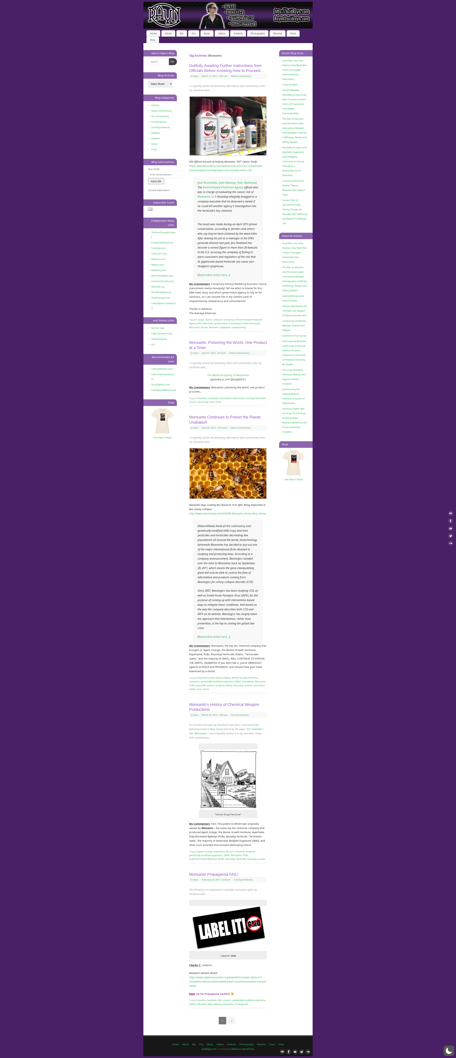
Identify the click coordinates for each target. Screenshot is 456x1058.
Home (153, 33)
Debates (155, 132)
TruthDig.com (158, 248)
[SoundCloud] (450, 544)
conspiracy (229, 319)
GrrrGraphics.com (160, 384)
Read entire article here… (213, 637)
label (210, 1004)
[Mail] (450, 514)
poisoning (203, 401)
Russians (213, 327)
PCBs (192, 685)
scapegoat (224, 327)
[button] (449, 1051)
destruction (239, 398)
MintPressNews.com (162, 275)
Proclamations (159, 121)
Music (207, 33)
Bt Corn (230, 851)
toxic (211, 401)
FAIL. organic (224, 1000)
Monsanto (194, 327)
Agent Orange (205, 851)
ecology (250, 398)
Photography (258, 33)
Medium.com (158, 259)
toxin (218, 401)
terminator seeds (256, 859)
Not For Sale (157, 328)
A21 (153, 344)
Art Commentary (240, 714)
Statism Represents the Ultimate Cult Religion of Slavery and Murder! (294, 310)
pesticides (201, 685)
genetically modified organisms (217, 681)
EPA (200, 323)
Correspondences (243, 879)
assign (201, 319)
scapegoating (238, 327)
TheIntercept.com (160, 297)
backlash (211, 1000)
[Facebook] (450, 521)
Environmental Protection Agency (223, 187)
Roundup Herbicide (236, 859)
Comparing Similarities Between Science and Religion (294, 325)
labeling (218, 1004)
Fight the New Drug (161, 333)
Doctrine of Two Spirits (294, 335)
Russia (204, 327)
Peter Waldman (246, 183)
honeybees (248, 681)
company (212, 398)
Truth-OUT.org (159, 253)
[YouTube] (450, 529)
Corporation (225, 398)
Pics (194, 33)
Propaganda (241, 1004)
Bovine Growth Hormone (245, 677)
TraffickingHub (159, 339)
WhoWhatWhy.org (161, 292)
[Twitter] (450, 536)
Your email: (154, 169)
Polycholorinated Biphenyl (203, 859)
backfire (202, 1000)
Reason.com (157, 264)
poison (192, 401)
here (212, 729)
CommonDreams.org (162, 281)
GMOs (238, 681)
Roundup (239, 685)
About (168, 33)
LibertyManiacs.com (162, 368)
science (248, 685)
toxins (206, 689)
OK (171, 61)
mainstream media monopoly (244, 323)
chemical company (245, 851)
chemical (202, 398)
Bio (181, 33)
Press (293, 33)
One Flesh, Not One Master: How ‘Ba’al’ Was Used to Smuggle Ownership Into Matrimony (294, 70)
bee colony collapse (220, 677)
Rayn (195, 76)
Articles (155, 105)
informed (201, 1004)
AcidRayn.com (209, 1049)
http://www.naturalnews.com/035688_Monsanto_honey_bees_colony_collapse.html (235, 513)
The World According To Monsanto (227, 375)
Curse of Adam (290, 84)
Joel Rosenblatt (207, 183)
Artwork (238, 33)
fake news (208, 323)
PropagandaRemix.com (163, 390)
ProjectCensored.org (162, 242)
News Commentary (241, 76)
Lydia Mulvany (226, 183)
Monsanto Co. (206, 197)
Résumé (277, 33)
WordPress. (248, 1049)
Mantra (236, 1049)
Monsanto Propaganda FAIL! (213, 874)
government (220, 323)
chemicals (194, 681)
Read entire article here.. (213, 275)
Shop (153, 39)
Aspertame (203, 677)
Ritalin (229, 685)
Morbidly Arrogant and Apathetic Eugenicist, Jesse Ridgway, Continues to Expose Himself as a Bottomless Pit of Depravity (294, 161)
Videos (222, 33)
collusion (217, 319)
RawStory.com (158, 270)
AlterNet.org (157, 286)
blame (208, 319)
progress (220, 685)
